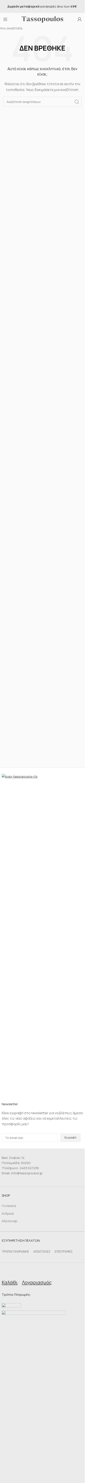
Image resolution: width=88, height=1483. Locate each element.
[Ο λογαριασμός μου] (79, 19)
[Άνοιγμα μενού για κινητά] (5, 19)
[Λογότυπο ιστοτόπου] (42, 19)
